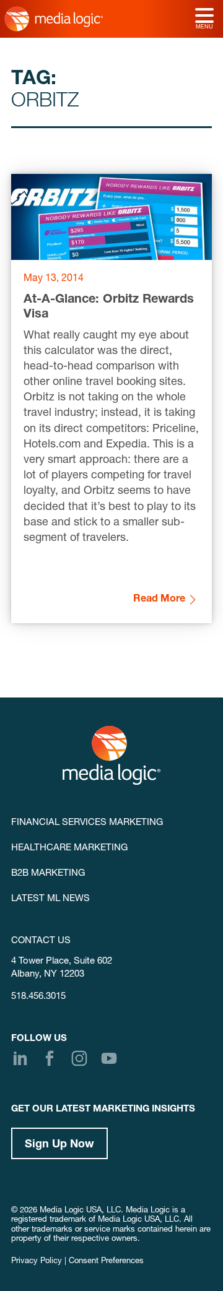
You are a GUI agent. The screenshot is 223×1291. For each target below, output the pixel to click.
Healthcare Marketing (69, 848)
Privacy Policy (36, 1262)
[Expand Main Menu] (204, 16)
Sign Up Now (59, 1145)
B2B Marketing (48, 873)
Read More (159, 600)
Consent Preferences (106, 1262)
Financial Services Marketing (87, 822)
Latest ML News (50, 899)
